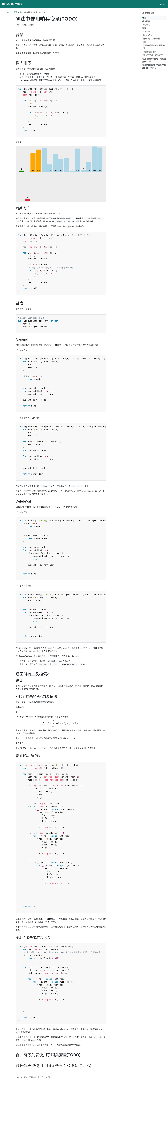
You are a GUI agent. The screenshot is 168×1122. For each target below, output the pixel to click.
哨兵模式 (147, 24)
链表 (144, 28)
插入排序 (146, 21)
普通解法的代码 (150, 51)
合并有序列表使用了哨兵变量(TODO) (154, 60)
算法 (15, 12)
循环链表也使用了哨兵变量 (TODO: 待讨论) (154, 66)
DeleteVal (147, 35)
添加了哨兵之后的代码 (153, 55)
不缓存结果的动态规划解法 (154, 47)
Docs (8, 12)
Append (147, 31)
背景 (144, 17)
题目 (145, 42)
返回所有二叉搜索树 (151, 38)
